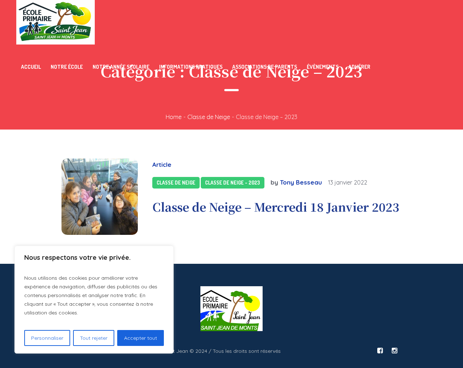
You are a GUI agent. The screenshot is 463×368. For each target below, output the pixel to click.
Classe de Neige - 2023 (232, 182)
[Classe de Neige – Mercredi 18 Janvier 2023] (99, 196)
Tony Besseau (301, 182)
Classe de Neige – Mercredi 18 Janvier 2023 (275, 206)
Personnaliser (47, 338)
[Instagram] (394, 350)
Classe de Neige (208, 116)
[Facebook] (379, 350)
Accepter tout (140, 338)
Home (174, 116)
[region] (94, 300)
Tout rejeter (93, 338)
